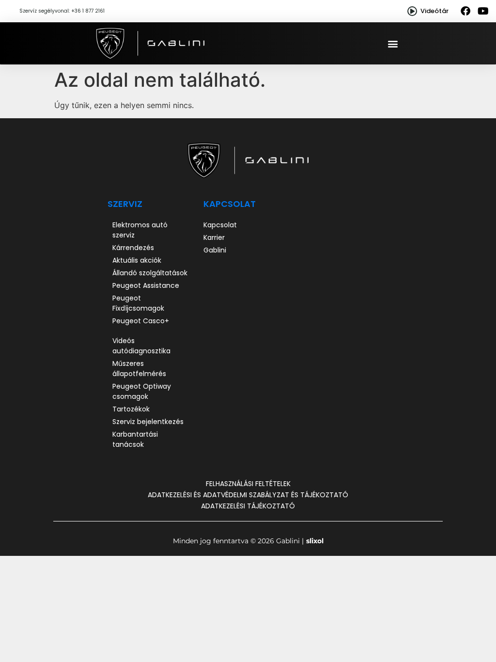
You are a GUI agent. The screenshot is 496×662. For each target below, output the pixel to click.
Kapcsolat (229, 204)
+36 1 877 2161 (88, 11)
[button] (393, 43)
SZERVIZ (125, 204)
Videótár (434, 11)
